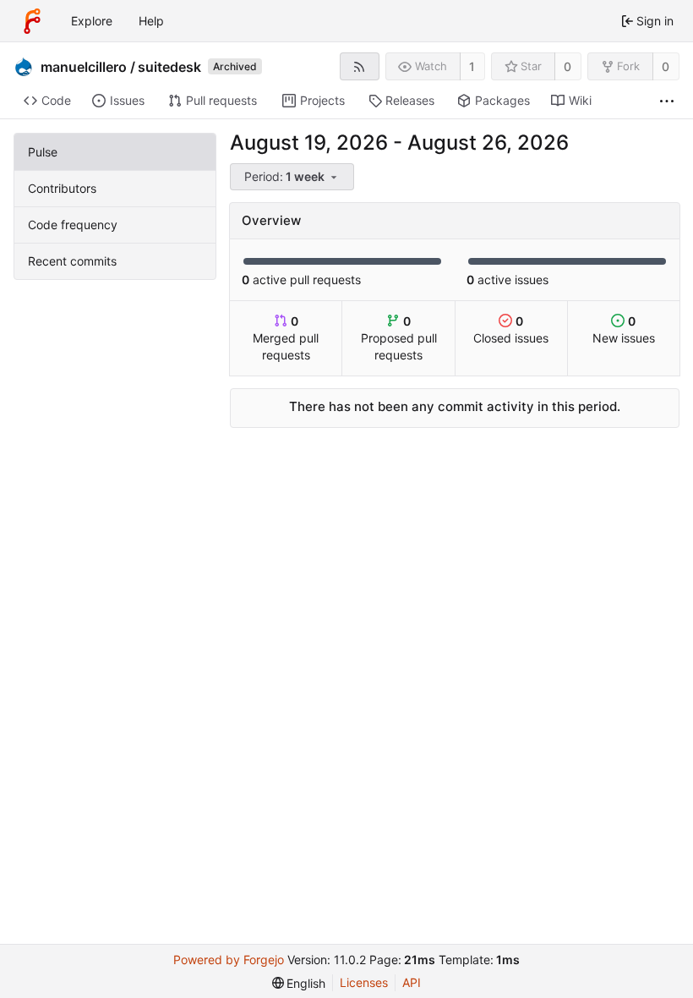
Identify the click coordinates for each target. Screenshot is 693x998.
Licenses (364, 982)
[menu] (293, 177)
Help (151, 21)
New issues (623, 329)
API (411, 982)
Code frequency (72, 224)
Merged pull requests (286, 338)
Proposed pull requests (399, 338)
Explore (91, 21)
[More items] (666, 101)
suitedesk (169, 66)
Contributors (62, 188)
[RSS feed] (359, 66)
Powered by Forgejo (228, 959)
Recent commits (72, 261)
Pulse (42, 152)
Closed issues (510, 329)
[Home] (32, 21)
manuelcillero (84, 66)
